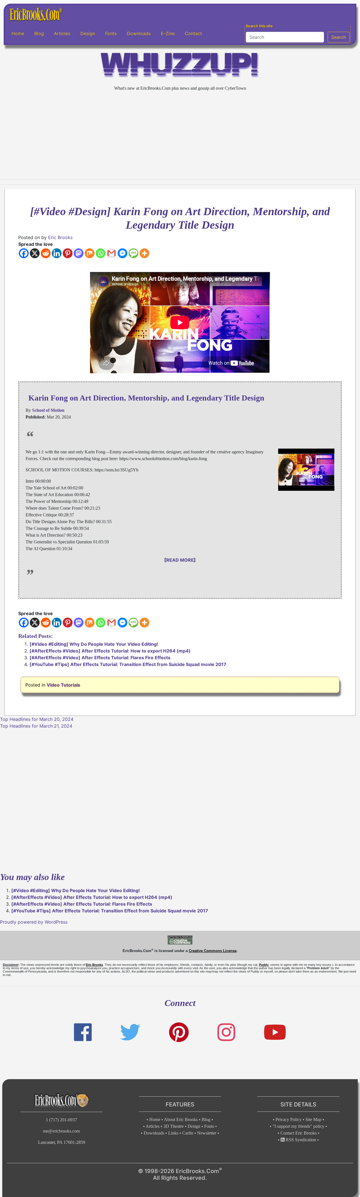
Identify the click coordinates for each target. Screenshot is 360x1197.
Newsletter (206, 1133)
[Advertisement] (180, 135)
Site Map (313, 1119)
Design (87, 33)
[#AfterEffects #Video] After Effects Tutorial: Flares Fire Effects (100, 657)
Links (173, 1133)
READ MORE (180, 560)
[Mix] (89, 253)
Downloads (139, 33)
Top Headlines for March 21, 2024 (36, 726)
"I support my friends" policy (298, 1126)
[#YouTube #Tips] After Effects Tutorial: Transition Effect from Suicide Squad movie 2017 (128, 664)
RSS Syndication (300, 1139)
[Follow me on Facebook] (82, 1032)
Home (18, 33)
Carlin (187, 1133)
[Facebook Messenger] (122, 253)
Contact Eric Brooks (298, 1133)
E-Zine (168, 33)
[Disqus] (180, 799)
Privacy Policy (289, 1119)
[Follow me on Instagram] (226, 1032)
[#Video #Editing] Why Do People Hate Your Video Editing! (94, 644)
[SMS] (133, 253)
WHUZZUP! (180, 66)
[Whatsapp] (100, 253)
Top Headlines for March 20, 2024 (36, 719)
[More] (144, 253)
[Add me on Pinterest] (178, 1032)
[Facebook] (24, 253)
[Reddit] (46, 253)
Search (338, 37)
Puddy (264, 964)
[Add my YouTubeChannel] (275, 1032)
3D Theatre (173, 1126)
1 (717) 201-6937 (61, 1119)
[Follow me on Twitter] (130, 1032)
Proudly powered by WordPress (34, 922)
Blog (39, 33)
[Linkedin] (57, 253)
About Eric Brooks (181, 1119)
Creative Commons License (213, 951)
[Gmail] (111, 253)
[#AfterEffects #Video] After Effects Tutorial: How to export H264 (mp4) (110, 651)
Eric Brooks (60, 237)
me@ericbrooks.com (61, 1131)
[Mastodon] (79, 253)
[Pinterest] (68, 253)
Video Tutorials (63, 685)
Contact (193, 33)
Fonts (111, 33)
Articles (62, 33)
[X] (35, 253)
